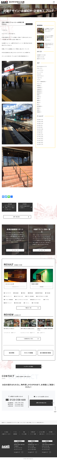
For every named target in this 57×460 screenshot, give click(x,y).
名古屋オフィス (40, 55)
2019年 (38, 132)
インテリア (39, 70)
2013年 (38, 144)
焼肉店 (23, 293)
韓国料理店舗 (39, 293)
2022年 (38, 127)
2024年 (38, 123)
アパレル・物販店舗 (9, 299)
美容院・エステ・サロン (36, 299)
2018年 (38, 134)
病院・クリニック (8, 302)
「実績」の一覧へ (28, 307)
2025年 (38, 121)
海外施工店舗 (18, 302)
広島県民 (39, 89)
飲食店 (38, 112)
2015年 (38, 140)
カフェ (38, 74)
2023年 (38, 125)
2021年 (38, 129)
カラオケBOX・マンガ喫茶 (43, 296)
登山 (38, 102)
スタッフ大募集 (28, 353)
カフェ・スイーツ (8, 296)
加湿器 (38, 85)
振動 (38, 94)
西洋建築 (39, 106)
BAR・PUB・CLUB (19, 296)
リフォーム (27, 302)
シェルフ (38, 77)
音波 (38, 110)
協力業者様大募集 (45, 353)
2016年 (38, 138)
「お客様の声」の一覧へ (28, 338)
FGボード (39, 68)
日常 (38, 96)
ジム (38, 79)
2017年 (38, 136)
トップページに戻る (28, 366)
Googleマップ (17, 452)
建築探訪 (39, 91)
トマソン (38, 83)
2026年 (38, 119)
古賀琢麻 (39, 87)
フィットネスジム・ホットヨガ (22, 299)
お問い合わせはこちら (41, 402)
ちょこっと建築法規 (41, 81)
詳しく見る (14, 250)
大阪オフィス (39, 57)
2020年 (38, 131)
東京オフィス (39, 58)
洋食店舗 (48, 293)
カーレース (39, 72)
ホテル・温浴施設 (30, 296)
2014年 (38, 142)
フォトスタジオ (8, 293)
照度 (38, 98)
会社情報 (11, 353)
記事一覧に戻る (16, 216)
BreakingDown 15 (41, 66)
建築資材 (39, 93)
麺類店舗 (31, 293)
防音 (38, 108)
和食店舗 (16, 293)
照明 (38, 100)
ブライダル (47, 299)
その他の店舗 (36, 302)
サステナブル (39, 76)
